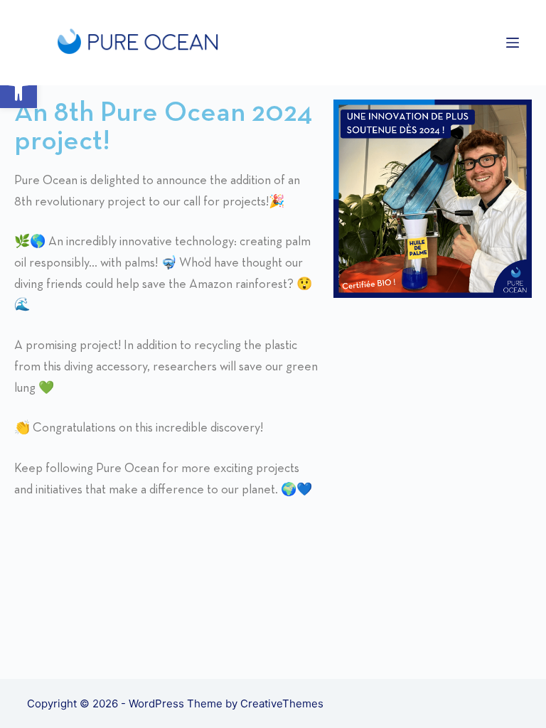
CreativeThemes (281, 703)
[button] (18, 89)
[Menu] (512, 42)
